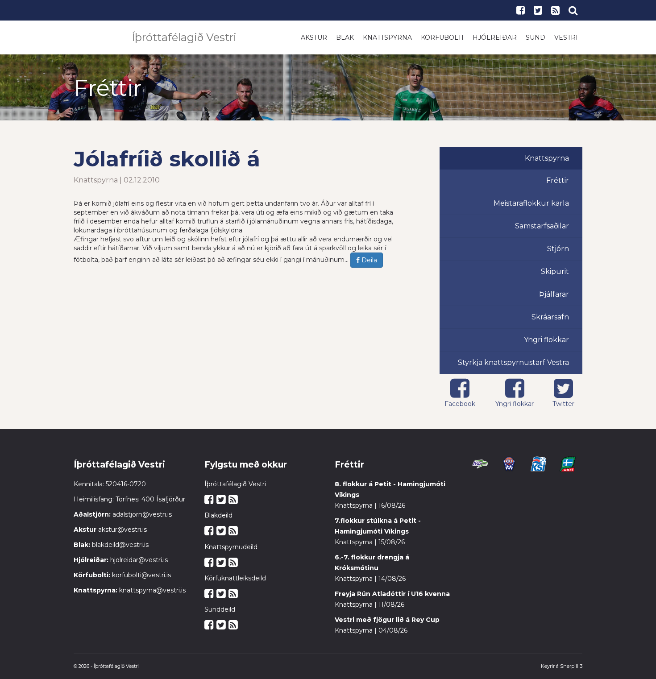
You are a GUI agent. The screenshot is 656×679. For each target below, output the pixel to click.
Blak (345, 37)
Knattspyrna (387, 37)
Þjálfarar (554, 294)
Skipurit (555, 271)
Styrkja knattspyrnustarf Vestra (513, 362)
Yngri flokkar (546, 339)
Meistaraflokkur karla (531, 203)
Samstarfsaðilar (542, 226)
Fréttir (557, 180)
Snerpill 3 (571, 666)
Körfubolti (442, 37)
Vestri (566, 37)
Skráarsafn (550, 317)
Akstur (314, 37)
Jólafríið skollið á (167, 159)
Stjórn (558, 248)
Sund (535, 37)
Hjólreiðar (495, 37)
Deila (368, 260)
